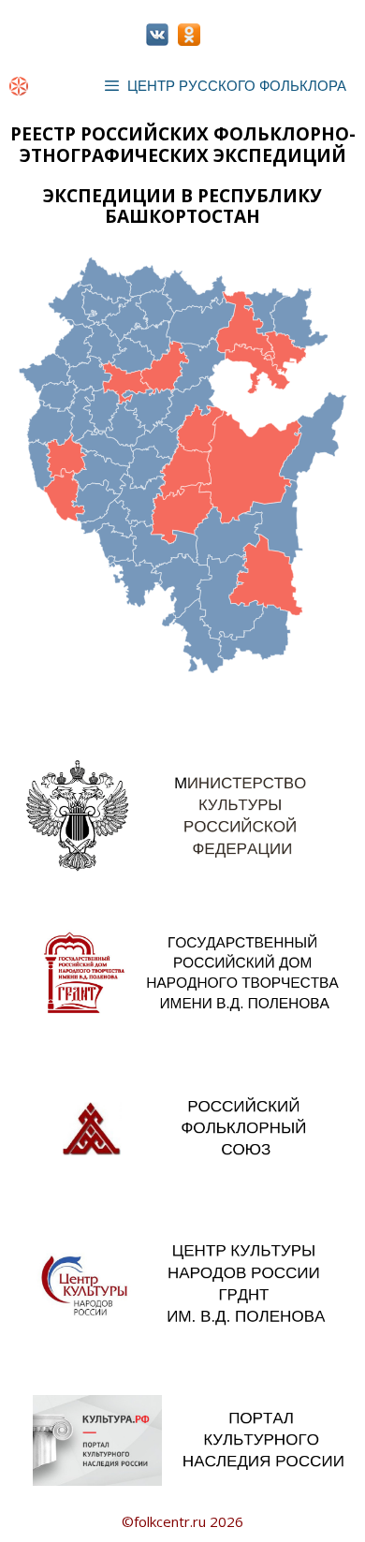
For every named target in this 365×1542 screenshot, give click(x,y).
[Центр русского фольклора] (18, 86)
